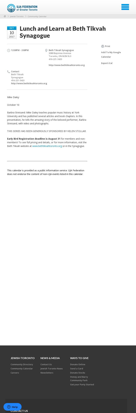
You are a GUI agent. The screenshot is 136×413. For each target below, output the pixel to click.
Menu (125, 7)
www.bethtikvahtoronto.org (47, 146)
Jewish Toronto (17, 16)
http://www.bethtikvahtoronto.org (67, 65)
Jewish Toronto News (51, 368)
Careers (15, 372)
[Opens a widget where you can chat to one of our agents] (12, 407)
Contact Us (46, 364)
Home (5, 16)
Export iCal (106, 63)
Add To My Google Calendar (111, 54)
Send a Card (76, 368)
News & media (50, 358)
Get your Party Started (82, 384)
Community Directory (22, 364)
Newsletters (46, 372)
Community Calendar (37, 16)
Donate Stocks (77, 372)
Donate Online (77, 364)
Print (107, 46)
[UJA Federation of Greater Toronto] (22, 8)
